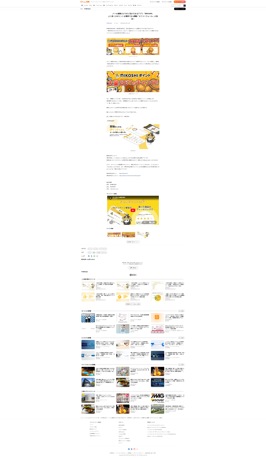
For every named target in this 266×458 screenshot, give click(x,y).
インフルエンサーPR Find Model (154, 429)
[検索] (185, 6)
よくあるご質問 (122, 434)
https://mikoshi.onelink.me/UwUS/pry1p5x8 (129, 175)
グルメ (90, 5)
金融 (94, 252)
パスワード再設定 (122, 429)
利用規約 (130, 453)
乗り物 (134, 5)
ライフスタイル (109, 5)
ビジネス (121, 5)
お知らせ (120, 436)
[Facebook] (88, 256)
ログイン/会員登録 (181, 1)
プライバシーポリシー (138, 453)
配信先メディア (93, 429)
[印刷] (97, 256)
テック (125, 5)
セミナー (120, 443)
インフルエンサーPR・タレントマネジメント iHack (158, 431)
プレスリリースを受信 (167, 1)
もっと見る (181, 311)
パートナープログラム (121, 453)
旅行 (94, 5)
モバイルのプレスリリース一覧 (92, 417)
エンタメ (86, 5)
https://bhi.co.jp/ (114, 189)
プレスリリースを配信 (155, 1)
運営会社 (112, 453)
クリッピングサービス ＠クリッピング (155, 425)
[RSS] (137, 449)
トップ (81, 417)
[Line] (94, 256)
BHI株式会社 (109, 23)
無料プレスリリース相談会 (124, 440)
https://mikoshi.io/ (117, 30)
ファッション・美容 (100, 5)
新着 (82, 5)
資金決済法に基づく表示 (150, 453)
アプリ (89, 252)
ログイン (120, 427)
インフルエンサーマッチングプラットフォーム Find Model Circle (161, 434)
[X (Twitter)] (91, 256)
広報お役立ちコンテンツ (95, 435)
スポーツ (116, 5)
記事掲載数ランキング (94, 433)
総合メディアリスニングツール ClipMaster (156, 427)
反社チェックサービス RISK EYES (154, 436)
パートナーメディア (94, 431)
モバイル (130, 5)
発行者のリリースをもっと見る (133, 304)
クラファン (139, 5)
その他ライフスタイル (101, 252)
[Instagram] (134, 449)
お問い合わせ (133, 267)
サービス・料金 (93, 426)
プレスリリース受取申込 (124, 438)
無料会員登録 (121, 425)
